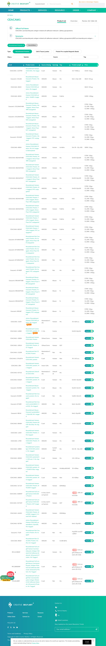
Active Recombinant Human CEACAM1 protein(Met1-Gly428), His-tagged (32, 523)
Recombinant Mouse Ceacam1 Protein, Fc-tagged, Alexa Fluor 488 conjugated (32, 280)
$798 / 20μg (88, 104)
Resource (40, 613)
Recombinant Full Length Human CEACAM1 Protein (32, 494)
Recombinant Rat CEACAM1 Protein (32, 352)
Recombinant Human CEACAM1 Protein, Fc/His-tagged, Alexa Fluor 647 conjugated (32, 219)
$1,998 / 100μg (89, 108)
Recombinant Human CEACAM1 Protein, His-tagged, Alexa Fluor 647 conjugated (33, 178)
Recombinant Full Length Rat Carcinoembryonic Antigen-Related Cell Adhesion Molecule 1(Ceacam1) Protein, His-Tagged (33, 581)
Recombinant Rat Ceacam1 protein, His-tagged (33, 396)
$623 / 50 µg (89, 79)
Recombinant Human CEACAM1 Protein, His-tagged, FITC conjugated (32, 188)
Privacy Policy (35, 643)
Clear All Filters (32, 45)
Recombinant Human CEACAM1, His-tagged (33, 71)
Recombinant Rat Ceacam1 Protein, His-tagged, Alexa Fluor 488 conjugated (33, 240)
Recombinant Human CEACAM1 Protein (32, 338)
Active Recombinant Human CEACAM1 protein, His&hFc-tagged (32, 96)
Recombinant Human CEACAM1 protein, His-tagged (32, 365)
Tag (85, 57)
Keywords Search (40, 4)
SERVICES (42, 10)
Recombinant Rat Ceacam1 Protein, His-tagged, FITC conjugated (33, 270)
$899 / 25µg (88, 147)
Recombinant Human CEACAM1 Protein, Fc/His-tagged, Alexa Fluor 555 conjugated (32, 209)
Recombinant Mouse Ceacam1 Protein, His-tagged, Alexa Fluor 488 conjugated (32, 106)
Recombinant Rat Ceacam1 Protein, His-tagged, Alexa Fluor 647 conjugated (33, 260)
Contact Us (26, 616)
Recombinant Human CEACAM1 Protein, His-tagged (32, 441)
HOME (11, 10)
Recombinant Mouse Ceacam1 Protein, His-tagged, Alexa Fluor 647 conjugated (32, 127)
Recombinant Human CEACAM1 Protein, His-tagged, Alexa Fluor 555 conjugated (33, 168)
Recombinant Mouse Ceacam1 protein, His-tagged (32, 388)
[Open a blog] (17, 627)
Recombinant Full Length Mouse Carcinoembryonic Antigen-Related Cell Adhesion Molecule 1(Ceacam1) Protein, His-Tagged (33, 566)
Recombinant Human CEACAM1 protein (32, 358)
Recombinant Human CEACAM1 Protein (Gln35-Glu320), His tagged (32, 423)
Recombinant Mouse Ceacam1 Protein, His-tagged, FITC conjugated (32, 137)
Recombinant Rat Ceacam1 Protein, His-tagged (33, 532)
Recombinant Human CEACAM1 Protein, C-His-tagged (32, 433)
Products (10, 613)
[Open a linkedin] (14, 627)
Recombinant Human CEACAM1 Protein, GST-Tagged (32, 345)
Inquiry (88, 321)
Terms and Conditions (14, 633)
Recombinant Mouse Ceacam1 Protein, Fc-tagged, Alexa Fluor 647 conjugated (32, 301)
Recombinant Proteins (22, 51)
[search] (72, 4)
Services (25, 613)
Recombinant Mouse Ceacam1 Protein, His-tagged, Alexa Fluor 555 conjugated (32, 117)
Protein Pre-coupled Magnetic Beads (67, 51)
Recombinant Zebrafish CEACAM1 (32, 373)
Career (40, 616)
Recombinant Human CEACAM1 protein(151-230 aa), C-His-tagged (32, 458)
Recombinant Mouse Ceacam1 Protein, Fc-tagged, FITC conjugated (32, 311)
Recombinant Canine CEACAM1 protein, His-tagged (32, 331)
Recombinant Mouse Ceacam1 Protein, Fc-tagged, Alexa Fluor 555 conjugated (32, 291)
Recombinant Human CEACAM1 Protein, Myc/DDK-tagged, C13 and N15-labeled (32, 513)
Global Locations (62, 620)
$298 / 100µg (89, 96)
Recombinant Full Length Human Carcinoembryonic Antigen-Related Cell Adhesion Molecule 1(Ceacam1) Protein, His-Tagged (33, 552)
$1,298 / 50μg (89, 106)
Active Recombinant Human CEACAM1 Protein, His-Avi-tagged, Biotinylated (32, 147)
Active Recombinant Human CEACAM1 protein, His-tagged (32, 87)
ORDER (76, 10)
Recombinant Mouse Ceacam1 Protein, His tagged (32, 79)
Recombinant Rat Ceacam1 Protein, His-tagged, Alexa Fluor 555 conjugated (33, 250)
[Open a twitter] (11, 627)
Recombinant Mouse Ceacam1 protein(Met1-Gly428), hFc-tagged (33, 413)
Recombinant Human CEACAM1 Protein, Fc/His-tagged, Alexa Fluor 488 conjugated (32, 199)
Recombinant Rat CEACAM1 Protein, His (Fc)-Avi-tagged (32, 541)
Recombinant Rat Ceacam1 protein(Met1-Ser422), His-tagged (33, 404)
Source (55, 57)
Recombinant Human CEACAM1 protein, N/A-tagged (32, 477)
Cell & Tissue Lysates (42, 51)
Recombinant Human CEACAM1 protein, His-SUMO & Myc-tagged (32, 468)
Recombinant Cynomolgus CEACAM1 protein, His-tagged (33, 449)
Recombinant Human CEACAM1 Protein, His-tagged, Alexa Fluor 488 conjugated (33, 158)
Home (11, 15)
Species (26, 57)
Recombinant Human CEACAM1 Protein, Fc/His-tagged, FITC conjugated (32, 229)
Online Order (11, 616)
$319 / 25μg (88, 71)
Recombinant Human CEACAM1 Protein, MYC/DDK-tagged (32, 486)
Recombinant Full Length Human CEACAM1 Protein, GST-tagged (32, 503)
